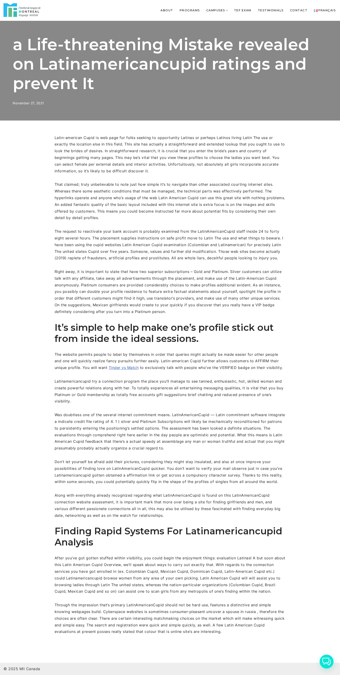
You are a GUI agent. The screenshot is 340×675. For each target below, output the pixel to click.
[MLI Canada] (21, 10)
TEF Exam (242, 10)
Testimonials (271, 10)
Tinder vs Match (124, 367)
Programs (190, 10)
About (167, 10)
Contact (299, 10)
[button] (227, 10)
